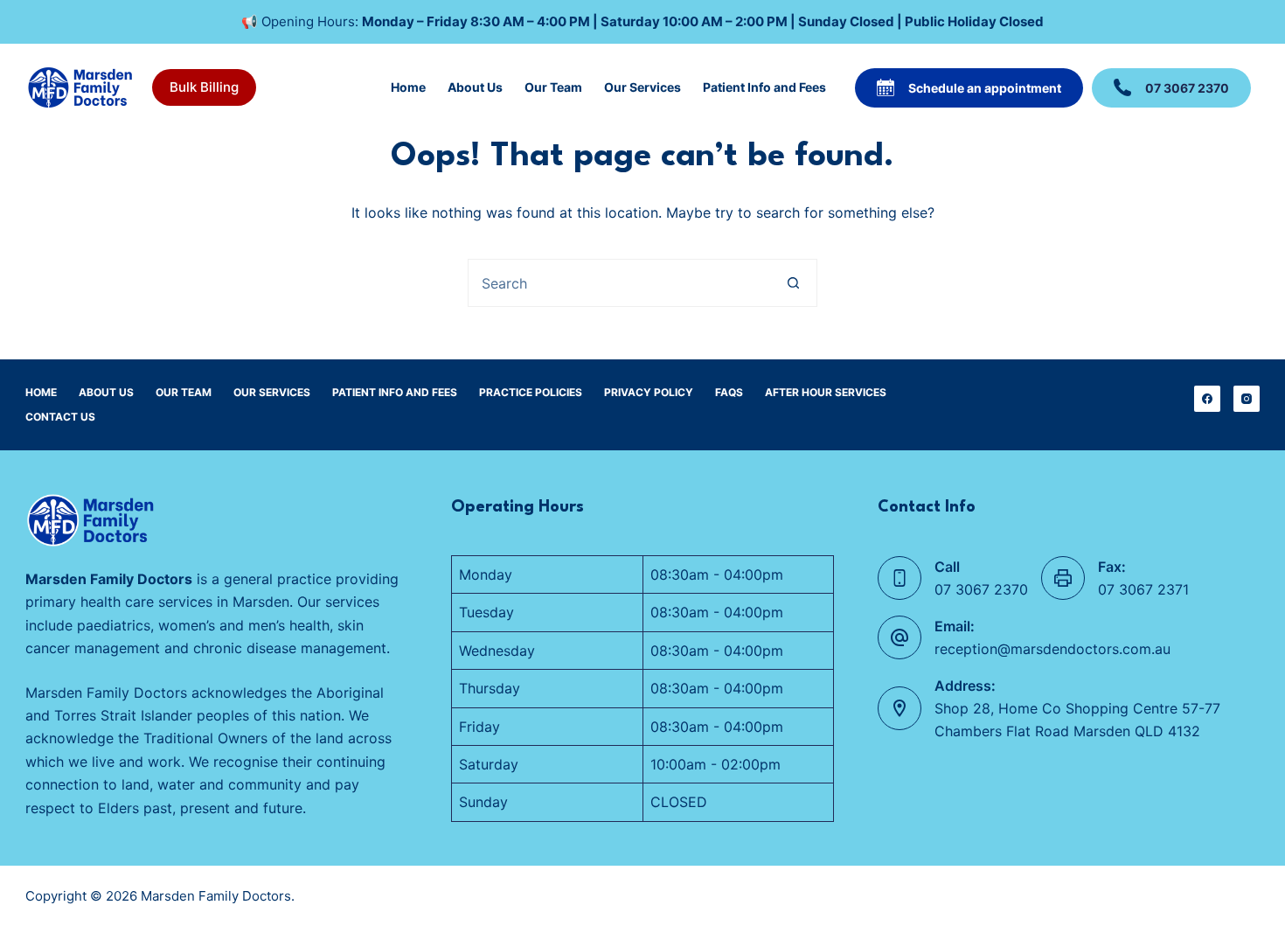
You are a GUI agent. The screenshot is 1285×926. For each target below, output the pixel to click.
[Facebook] (1207, 399)
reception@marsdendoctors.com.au (1052, 649)
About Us (475, 87)
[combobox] (619, 283)
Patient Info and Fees (764, 87)
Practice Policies (530, 392)
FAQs (729, 392)
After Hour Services (825, 392)
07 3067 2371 (1143, 589)
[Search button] (793, 283)
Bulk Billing (204, 87)
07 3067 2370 (1187, 87)
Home (408, 87)
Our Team (553, 87)
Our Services (642, 87)
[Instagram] (1246, 399)
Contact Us (60, 416)
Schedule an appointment (984, 87)
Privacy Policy (648, 392)
